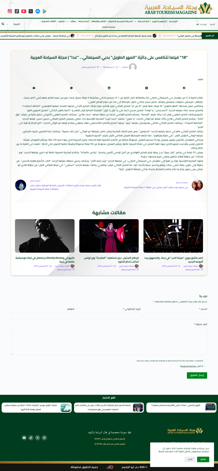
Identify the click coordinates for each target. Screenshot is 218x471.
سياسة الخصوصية (188, 366)
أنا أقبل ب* (191, 366)
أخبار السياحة (143, 21)
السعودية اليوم (159, 21)
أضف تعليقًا (200, 324)
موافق (203, 459)
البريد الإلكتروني (132, 309)
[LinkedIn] (109, 88)
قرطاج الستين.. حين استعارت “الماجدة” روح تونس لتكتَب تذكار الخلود (111, 259)
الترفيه (61, 21)
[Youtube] (24, 437)
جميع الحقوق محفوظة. (84, 467)
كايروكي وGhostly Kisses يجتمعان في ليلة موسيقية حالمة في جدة (45, 259)
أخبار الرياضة (84, 21)
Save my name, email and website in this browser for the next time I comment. (169, 361)
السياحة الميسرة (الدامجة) (120, 21)
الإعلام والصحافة (99, 21)
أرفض (190, 459)
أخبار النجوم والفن (88, 67)
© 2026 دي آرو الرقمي (134, 467)
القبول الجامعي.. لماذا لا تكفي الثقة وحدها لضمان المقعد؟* (175, 405)
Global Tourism (108, 27)
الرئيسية (173, 21)
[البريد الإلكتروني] (34, 88)
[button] (3, 24)
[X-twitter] (37, 437)
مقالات (73, 21)
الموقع (70, 309)
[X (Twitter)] (146, 88)
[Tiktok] (31, 437)
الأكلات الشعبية (49, 21)
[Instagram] (44, 437)
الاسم (203, 309)
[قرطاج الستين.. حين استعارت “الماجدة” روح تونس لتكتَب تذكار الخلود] (109, 236)
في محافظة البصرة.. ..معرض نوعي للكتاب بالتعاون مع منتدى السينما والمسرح (46, 36)
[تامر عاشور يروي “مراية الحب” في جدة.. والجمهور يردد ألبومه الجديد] (173, 236)
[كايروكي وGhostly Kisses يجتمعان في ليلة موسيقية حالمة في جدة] (44, 236)
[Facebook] (184, 88)
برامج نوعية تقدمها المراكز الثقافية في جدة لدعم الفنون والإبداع (134, 36)
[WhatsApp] (71, 88)
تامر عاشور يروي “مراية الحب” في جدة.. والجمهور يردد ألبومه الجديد (173, 259)
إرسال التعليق (197, 375)
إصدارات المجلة (201, 24)
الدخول (212, 24)
